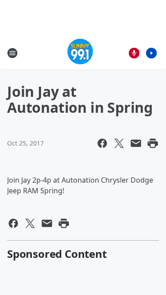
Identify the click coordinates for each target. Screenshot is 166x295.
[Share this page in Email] (136, 143)
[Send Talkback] (134, 53)
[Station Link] (80, 52)
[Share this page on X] (119, 143)
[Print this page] (153, 143)
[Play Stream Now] (151, 53)
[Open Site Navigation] (12, 53)
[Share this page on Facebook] (102, 143)
